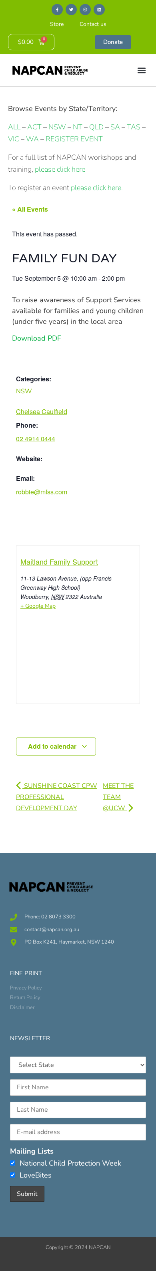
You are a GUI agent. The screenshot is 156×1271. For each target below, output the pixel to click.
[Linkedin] (99, 9)
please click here (60, 169)
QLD (96, 127)
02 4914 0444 (35, 438)
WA (32, 139)
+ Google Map (38, 606)
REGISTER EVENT (74, 139)
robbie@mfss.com (41, 491)
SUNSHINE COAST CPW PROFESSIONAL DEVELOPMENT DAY (56, 797)
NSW (57, 127)
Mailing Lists (32, 1151)
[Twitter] (71, 9)
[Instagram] (85, 9)
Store (57, 24)
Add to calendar (53, 746)
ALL (14, 127)
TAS (133, 127)
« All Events (30, 209)
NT (77, 127)
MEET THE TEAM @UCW (118, 797)
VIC (13, 139)
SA (115, 127)
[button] (141, 70)
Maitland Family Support (59, 561)
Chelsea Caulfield (41, 411)
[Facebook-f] (57, 9)
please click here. (97, 187)
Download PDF (36, 338)
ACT (34, 127)
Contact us (93, 24)
